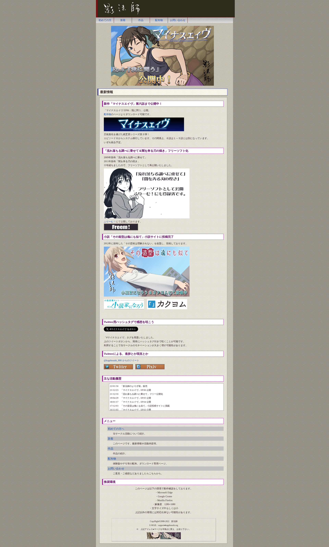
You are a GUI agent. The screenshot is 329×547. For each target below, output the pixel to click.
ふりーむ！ (110, 221)
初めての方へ (116, 428)
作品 (140, 20)
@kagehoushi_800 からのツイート (121, 360)
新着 (122, 20)
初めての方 (105, 20)
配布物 (159, 20)
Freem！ (121, 227)
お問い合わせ (177, 20)
